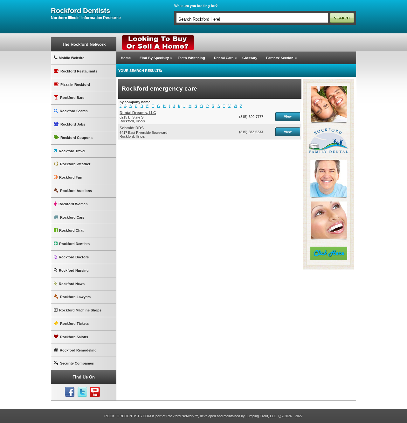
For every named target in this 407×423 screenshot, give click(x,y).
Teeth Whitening (191, 58)
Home (126, 58)
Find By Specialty (154, 58)
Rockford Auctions (76, 191)
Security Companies (77, 363)
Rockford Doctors (74, 257)
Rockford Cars (72, 217)
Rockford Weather (75, 164)
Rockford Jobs (72, 124)
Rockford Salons (74, 337)
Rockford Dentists (74, 244)
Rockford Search (74, 111)
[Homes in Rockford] (158, 36)
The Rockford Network (84, 44)
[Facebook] (70, 392)
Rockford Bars (72, 97)
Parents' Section (279, 58)
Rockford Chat (71, 230)
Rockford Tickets (74, 323)
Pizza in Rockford (75, 84)
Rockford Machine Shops (80, 310)
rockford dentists (80, 10)
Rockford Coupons (76, 138)
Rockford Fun (70, 177)
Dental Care (223, 58)
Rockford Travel (72, 151)
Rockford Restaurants (78, 71)
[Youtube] (95, 392)
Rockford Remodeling (78, 350)
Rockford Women (73, 204)
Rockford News (72, 284)
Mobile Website (71, 58)
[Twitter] (82, 392)
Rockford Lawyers (75, 297)
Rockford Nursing (74, 270)
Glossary (249, 58)
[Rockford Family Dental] (328, 81)
